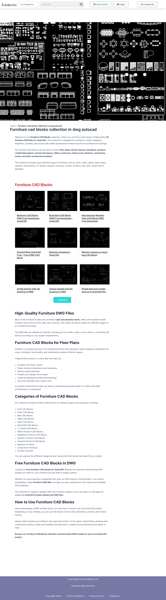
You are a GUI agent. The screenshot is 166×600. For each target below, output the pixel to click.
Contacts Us (114, 596)
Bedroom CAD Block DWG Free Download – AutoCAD (28, 218)
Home (13, 126)
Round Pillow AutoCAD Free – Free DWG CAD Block (29, 255)
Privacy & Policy (96, 596)
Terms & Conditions (75, 596)
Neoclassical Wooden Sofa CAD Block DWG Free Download (93, 218)
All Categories (27, 4)
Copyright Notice (54, 596)
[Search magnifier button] (81, 4)
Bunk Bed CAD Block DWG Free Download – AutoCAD (61, 218)
